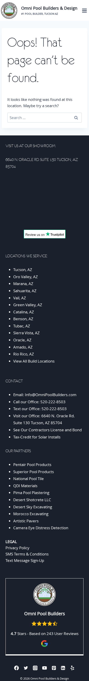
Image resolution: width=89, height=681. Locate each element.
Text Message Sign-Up (24, 560)
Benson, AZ (23, 318)
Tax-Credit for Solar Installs (36, 437)
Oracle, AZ (22, 340)
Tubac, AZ (21, 326)
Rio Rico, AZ (23, 354)
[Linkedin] (63, 667)
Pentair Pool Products (32, 464)
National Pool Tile (28, 478)
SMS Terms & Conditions (27, 554)
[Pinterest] (53, 667)
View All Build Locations (34, 361)
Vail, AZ (19, 297)
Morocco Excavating (30, 513)
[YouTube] (44, 667)
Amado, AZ (23, 347)
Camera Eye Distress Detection (40, 527)
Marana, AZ (23, 283)
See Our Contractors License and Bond (48, 429)
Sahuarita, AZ (25, 290)
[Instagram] (35, 667)
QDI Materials (25, 485)
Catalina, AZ (23, 312)
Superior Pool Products (33, 471)
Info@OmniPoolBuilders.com (50, 394)
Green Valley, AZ (27, 304)
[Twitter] (26, 667)
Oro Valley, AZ (25, 276)
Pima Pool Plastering (31, 492)
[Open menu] (84, 10)
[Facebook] (16, 667)
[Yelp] (72, 667)
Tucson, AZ (22, 269)
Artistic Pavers (26, 521)
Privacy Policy (17, 547)
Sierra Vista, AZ (26, 332)
